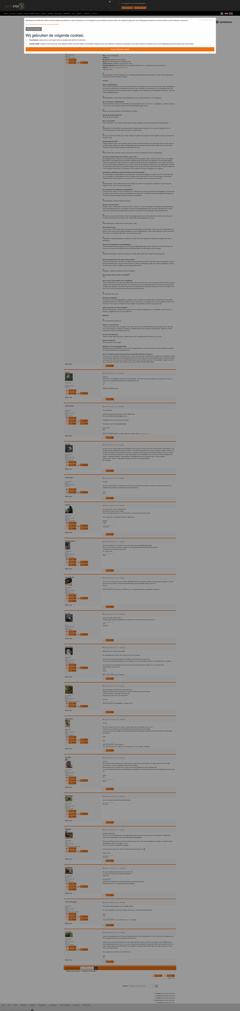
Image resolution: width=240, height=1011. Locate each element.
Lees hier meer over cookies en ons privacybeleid (42, 24)
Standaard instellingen (33, 29)
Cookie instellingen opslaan (206, 20)
